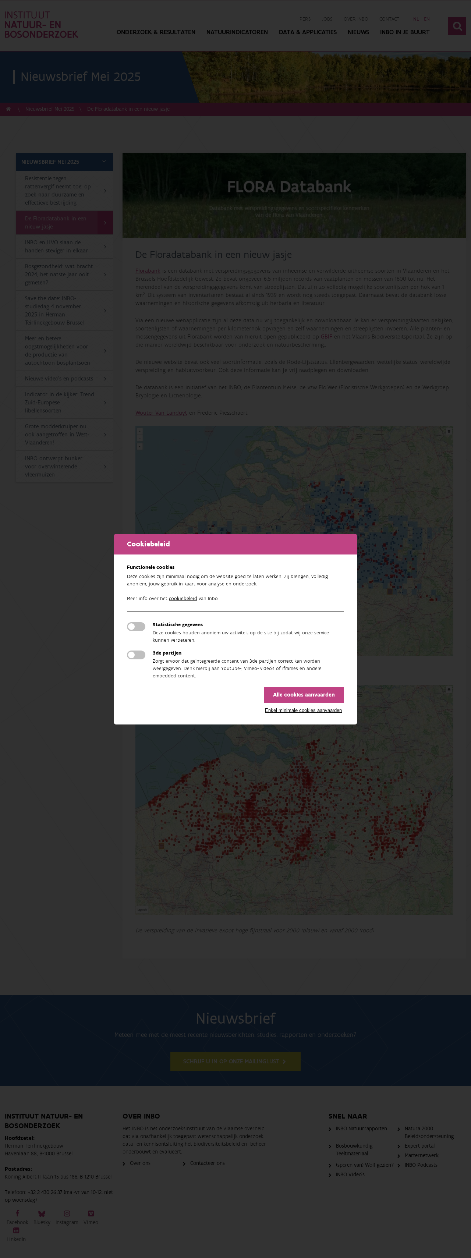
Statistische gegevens (178, 624)
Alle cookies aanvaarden (304, 694)
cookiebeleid (183, 598)
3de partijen (167, 653)
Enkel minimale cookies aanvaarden (303, 710)
